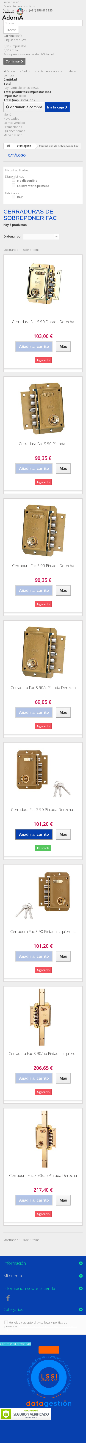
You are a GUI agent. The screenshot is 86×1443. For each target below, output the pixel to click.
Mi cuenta (12, 1275)
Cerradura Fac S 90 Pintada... (43, 443)
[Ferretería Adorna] (14, 18)
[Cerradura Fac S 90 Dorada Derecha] (43, 285)
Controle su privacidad (15, 1344)
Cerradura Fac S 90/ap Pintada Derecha (43, 1175)
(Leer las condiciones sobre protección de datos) (40, 1328)
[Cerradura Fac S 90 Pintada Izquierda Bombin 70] (43, 895)
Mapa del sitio (12, 135)
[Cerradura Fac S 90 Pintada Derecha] (43, 529)
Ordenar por (12, 236)
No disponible (27, 180)
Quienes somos (14, 131)
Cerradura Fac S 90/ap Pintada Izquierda (43, 1053)
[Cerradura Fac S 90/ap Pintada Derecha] (43, 1139)
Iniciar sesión (12, 2)
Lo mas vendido (14, 123)
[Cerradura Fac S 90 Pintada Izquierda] (43, 407)
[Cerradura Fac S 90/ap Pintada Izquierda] (43, 1017)
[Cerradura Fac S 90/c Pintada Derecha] (43, 651)
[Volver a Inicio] (8, 146)
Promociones (12, 127)
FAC (20, 197)
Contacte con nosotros (19, 6)
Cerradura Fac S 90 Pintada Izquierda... (43, 931)
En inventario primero (33, 186)
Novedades (11, 118)
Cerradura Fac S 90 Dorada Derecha (43, 321)
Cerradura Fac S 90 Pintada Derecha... (43, 809)
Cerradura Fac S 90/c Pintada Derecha (43, 687)
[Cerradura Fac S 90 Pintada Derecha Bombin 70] (43, 773)
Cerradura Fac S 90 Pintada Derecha (43, 565)
